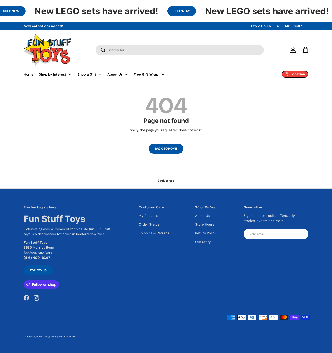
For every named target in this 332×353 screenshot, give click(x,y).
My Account (148, 215)
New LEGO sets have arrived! (96, 11)
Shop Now (182, 11)
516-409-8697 (289, 26)
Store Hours (261, 26)
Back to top (166, 181)
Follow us (38, 270)
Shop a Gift (86, 74)
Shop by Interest (52, 74)
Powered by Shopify (63, 336)
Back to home (166, 148)
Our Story (203, 242)
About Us (115, 74)
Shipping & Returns (154, 233)
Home (28, 74)
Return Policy (205, 233)
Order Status (149, 224)
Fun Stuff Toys (42, 336)
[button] (306, 50)
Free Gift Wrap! (146, 74)
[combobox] (180, 50)
